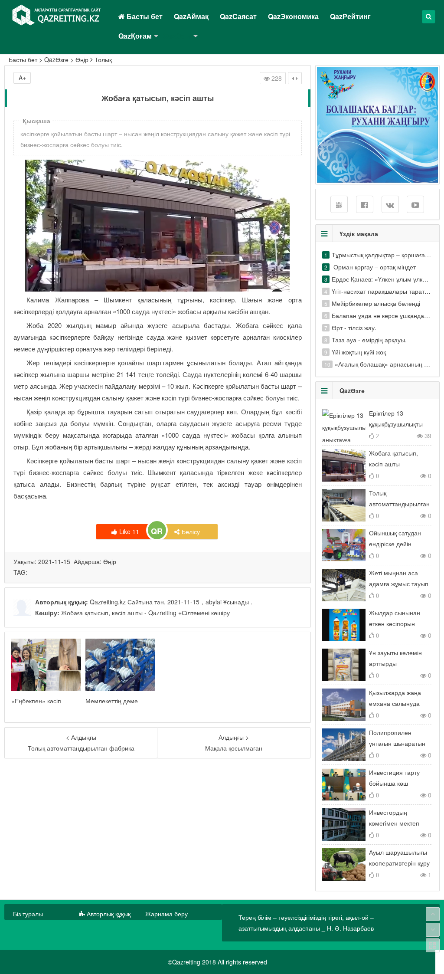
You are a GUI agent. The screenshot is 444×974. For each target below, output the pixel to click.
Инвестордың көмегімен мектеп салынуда (394, 823)
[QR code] (433, 945)
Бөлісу (191, 531)
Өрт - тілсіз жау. (354, 327)
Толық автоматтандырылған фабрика (399, 504)
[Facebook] (364, 204)
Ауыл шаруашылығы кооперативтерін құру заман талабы (399, 863)
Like (129, 531)
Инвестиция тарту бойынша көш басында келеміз (394, 783)
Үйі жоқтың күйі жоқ (359, 352)
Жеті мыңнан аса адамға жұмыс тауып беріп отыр (398, 583)
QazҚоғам (135, 36)
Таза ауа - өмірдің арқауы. (369, 339)
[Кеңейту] (295, 78)
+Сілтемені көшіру (203, 612)
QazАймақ (191, 16)
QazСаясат (238, 16)
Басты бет (144, 16)
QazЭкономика (293, 16)
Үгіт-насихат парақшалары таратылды (386, 291)
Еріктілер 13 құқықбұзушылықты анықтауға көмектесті (399, 424)
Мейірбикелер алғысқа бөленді (376, 303)
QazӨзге (177, 36)
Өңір (81, 59)
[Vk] (390, 204)
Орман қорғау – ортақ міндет (374, 266)
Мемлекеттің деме (111, 700)
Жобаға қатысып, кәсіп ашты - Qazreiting (118, 612)
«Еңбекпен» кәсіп (36, 700)
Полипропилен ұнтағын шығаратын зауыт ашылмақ (397, 743)
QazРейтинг (350, 16)
